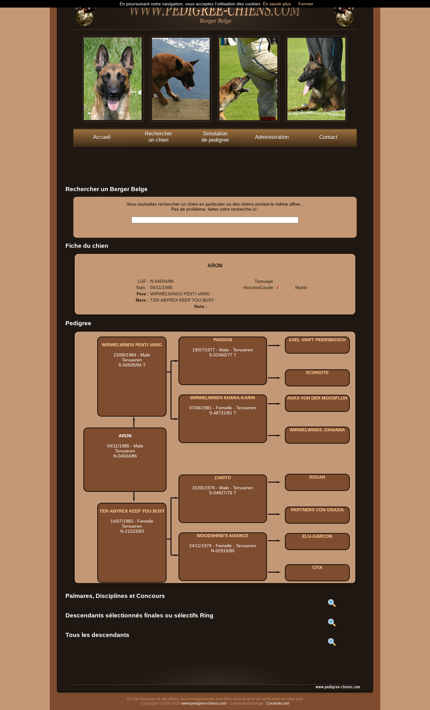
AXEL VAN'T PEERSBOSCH (317, 339)
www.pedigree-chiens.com (204, 703)
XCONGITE (317, 372)
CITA (317, 567)
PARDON (222, 339)
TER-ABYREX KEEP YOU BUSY (132, 511)
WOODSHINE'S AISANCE (222, 535)
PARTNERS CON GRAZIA (317, 509)
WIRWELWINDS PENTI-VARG (132, 344)
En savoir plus (277, 3)
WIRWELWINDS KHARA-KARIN (222, 397)
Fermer (305, 3)
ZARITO (222, 477)
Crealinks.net (277, 703)
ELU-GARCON (317, 536)
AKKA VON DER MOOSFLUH (317, 397)
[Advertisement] (215, 161)
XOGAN (317, 477)
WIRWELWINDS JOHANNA (317, 429)
